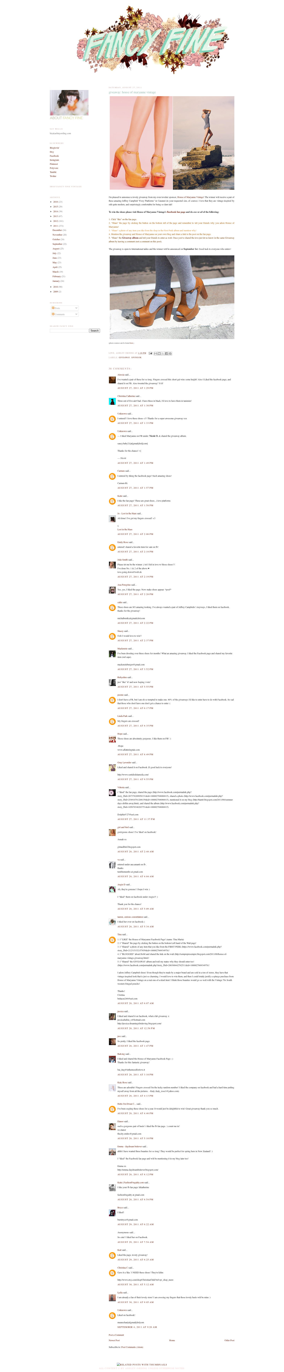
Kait (119, 1249)
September (58, 243)
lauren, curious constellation (130, 916)
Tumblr (53, 171)
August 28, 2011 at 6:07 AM (135, 1003)
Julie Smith (122, 559)
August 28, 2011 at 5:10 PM (135, 1138)
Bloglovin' (54, 147)
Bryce (120, 1207)
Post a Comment (116, 1334)
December (57, 229)
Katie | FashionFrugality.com (130, 1182)
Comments (59, 314)
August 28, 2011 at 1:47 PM (135, 1045)
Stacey (120, 630)
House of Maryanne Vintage (190, 197)
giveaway (124, 357)
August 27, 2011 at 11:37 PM (136, 819)
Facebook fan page (176, 212)
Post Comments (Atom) (132, 1346)
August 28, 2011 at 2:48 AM (135, 851)
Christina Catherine (126, 395)
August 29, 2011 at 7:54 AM (135, 1241)
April (55, 267)
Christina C (122, 1267)
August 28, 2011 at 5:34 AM (135, 926)
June (55, 257)
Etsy (52, 151)
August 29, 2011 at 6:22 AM (135, 1224)
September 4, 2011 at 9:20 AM (137, 1326)
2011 (56, 225)
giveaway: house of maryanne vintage (132, 92)
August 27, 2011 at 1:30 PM (135, 405)
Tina (119, 934)
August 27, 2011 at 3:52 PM (135, 669)
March (56, 271)
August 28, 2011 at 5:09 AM (135, 908)
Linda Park (122, 715)
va (118, 859)
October (56, 239)
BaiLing (121, 1053)
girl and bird (123, 827)
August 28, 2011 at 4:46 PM (135, 1113)
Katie (119, 495)
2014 (56, 211)
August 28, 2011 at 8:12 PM (135, 1174)
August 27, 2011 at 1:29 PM (135, 387)
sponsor (136, 357)
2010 (56, 286)
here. (131, 343)
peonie (120, 694)
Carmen (121, 470)
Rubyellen (122, 677)
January (56, 280)
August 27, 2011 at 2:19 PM (135, 576)
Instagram (54, 159)
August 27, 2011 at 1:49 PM (135, 462)
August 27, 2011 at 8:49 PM (135, 754)
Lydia (119, 1292)
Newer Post (114, 1340)
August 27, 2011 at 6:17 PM (135, 708)
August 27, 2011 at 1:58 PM (135, 505)
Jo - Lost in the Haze (126, 513)
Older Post (229, 1340)
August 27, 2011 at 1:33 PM (135, 422)
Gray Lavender (124, 762)
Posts (57, 308)
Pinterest (54, 163)
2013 (56, 216)
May (55, 262)
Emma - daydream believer (129, 1146)
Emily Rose (122, 542)
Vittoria (120, 787)
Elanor (120, 1121)
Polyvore (54, 167)
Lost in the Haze (124, 529)
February (57, 276)
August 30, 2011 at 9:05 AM (135, 1302)
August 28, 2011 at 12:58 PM (136, 1028)
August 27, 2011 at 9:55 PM (135, 779)
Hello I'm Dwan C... (126, 1103)
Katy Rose (122, 1082)
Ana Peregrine (124, 584)
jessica (120, 1011)
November (58, 234)
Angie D (121, 884)
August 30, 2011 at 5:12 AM (135, 1284)
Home (172, 1340)
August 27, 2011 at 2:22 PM (135, 622)
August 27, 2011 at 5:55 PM (135, 686)
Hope (119, 733)
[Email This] (155, 353)
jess (119, 1036)
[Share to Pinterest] (170, 353)
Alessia (120, 374)
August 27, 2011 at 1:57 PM (135, 487)
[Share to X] (163, 353)
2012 (56, 220)
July (55, 253)
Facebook (54, 155)
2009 (56, 291)
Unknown (122, 413)
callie (119, 602)
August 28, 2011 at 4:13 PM (135, 1095)
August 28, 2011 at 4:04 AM (135, 876)
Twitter (53, 176)
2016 (56, 201)
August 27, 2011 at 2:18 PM (135, 551)
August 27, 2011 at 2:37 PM (135, 640)
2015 (56, 206)
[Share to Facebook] (166, 353)
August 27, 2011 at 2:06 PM (135, 533)
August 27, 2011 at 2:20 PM (135, 594)
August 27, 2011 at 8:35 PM (135, 725)
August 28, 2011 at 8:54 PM (135, 1199)
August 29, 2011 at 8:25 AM (135, 1259)
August (56, 248)
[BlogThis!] (159, 353)
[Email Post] (150, 353)
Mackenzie (122, 648)
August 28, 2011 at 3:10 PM (135, 1074)
